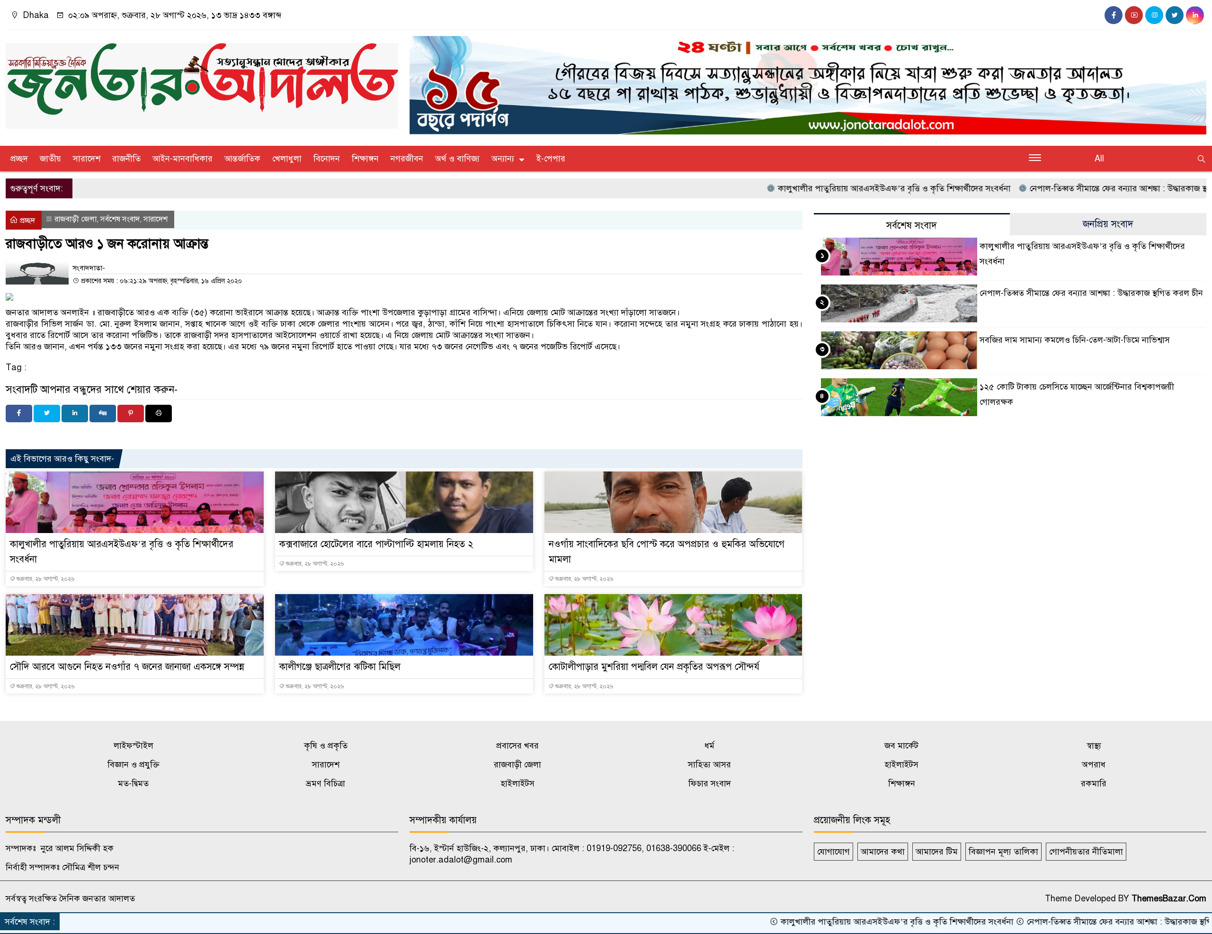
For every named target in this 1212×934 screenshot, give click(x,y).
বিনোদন (326, 158)
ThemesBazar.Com (1169, 898)
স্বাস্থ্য (1094, 745)
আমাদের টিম (937, 851)
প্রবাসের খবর (517, 745)
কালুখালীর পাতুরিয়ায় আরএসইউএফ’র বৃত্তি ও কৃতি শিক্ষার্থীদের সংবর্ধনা (840, 188)
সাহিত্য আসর (709, 764)
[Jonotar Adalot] (202, 82)
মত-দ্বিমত (133, 783)
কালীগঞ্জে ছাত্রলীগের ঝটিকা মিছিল (340, 667)
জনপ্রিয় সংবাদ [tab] (1108, 224)
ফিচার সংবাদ (709, 783)
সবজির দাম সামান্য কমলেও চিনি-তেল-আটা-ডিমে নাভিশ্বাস (1075, 340)
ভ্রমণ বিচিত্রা (325, 783)
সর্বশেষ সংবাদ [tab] (911, 225)
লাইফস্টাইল (133, 745)
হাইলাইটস (901, 764)
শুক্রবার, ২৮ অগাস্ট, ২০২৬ (44, 579)
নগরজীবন (407, 158)
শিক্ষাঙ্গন (365, 158)
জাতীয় (50, 158)
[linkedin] (1195, 15)
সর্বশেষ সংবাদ (120, 219)
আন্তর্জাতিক (242, 158)
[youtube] (1134, 15)
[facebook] (1114, 15)
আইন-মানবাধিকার (182, 158)
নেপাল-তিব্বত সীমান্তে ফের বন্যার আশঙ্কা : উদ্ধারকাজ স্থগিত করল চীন (1087, 188)
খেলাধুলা (287, 158)
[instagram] (1154, 15)
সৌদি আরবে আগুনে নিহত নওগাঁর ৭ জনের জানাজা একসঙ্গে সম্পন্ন (127, 667)
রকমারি (1093, 783)
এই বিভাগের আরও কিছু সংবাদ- (62, 459)
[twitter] (1175, 15)
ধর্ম (709, 745)
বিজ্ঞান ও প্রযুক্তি (133, 764)
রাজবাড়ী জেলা (75, 219)
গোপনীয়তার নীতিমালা (1086, 851)
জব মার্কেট (901, 745)
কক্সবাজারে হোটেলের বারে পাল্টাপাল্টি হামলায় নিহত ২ (376, 544)
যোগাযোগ (833, 851)
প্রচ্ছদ (19, 158)
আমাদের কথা (883, 851)
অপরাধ (1093, 764)
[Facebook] (19, 413)
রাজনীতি (126, 158)
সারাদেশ (86, 158)
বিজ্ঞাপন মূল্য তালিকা (1003, 851)
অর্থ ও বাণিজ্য (457, 158)
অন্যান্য (502, 158)
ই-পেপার (550, 158)
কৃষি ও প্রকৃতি (326, 745)
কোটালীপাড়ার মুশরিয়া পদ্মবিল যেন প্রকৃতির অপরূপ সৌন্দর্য (654, 667)
